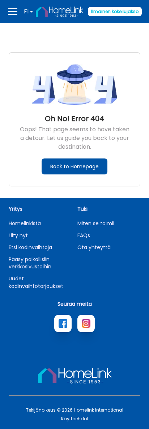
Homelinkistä (25, 223)
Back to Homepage (74, 166)
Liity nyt (18, 235)
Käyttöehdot (74, 419)
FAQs (83, 235)
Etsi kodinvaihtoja (30, 247)
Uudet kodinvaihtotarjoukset (36, 282)
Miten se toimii (95, 223)
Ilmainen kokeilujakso (115, 11)
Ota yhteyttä (94, 247)
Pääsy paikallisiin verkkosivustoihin (30, 263)
